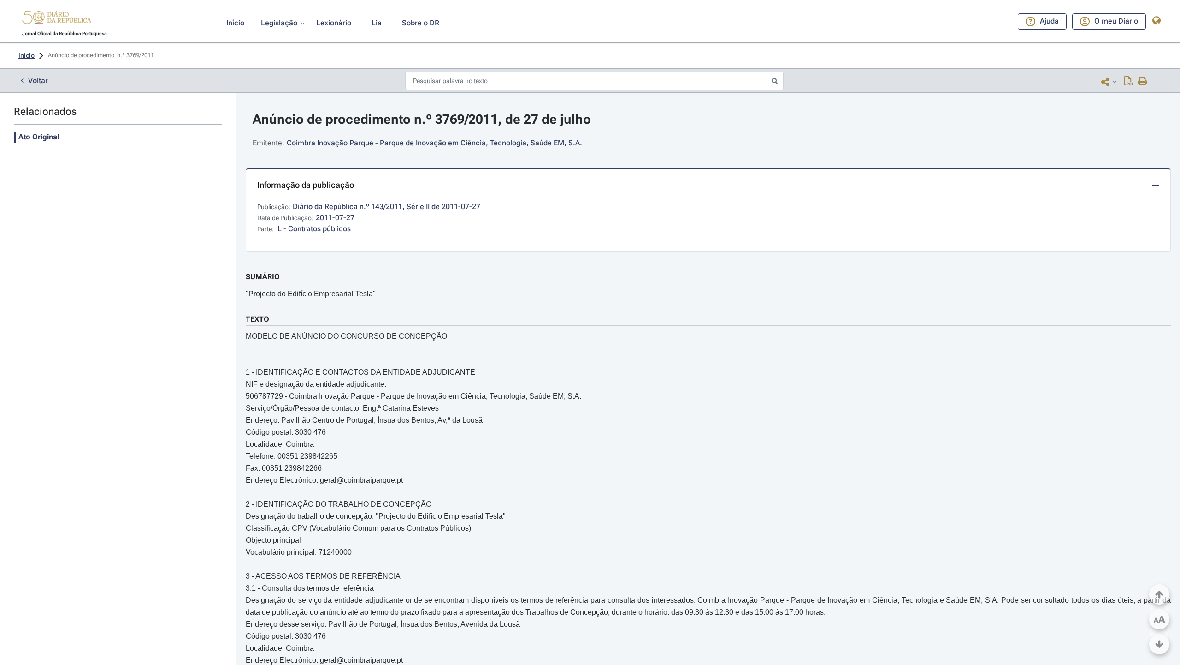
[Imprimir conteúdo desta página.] (1143, 81)
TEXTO (257, 319)
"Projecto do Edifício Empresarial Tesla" (311, 294)
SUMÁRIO (263, 276)
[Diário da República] (56, 19)
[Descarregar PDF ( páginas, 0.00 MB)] (1128, 81)
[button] (56, 19)
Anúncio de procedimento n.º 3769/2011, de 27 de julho (422, 119)
